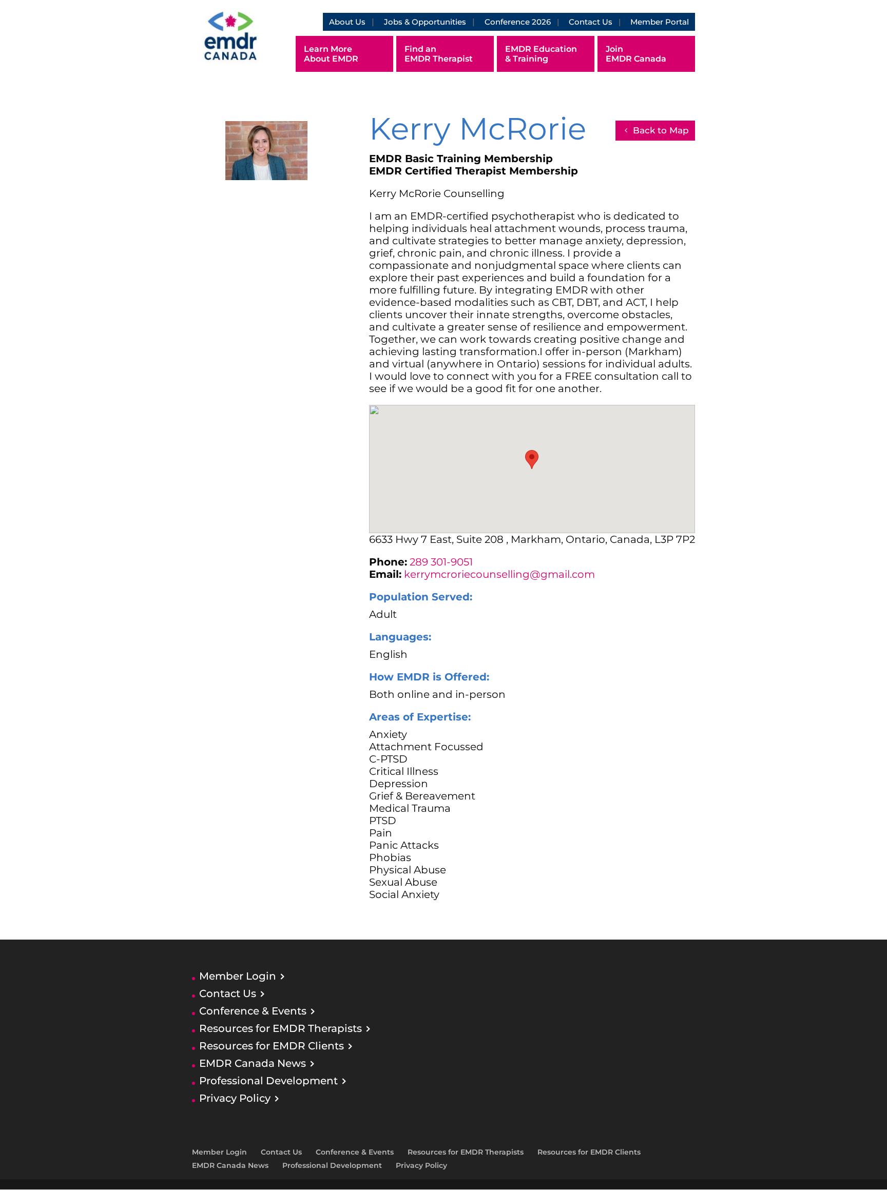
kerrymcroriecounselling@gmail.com (499, 574)
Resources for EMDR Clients (271, 1046)
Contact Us (590, 22)
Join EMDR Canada (636, 54)
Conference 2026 (518, 22)
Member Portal (659, 22)
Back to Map (661, 130)
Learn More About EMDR (331, 54)
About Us (347, 22)
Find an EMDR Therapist (438, 54)
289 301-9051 (441, 562)
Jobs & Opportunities (425, 22)
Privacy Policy (235, 1098)
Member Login (237, 976)
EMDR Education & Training (541, 54)
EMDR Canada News (252, 1063)
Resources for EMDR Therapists (280, 1028)
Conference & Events (252, 1011)
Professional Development (268, 1081)
